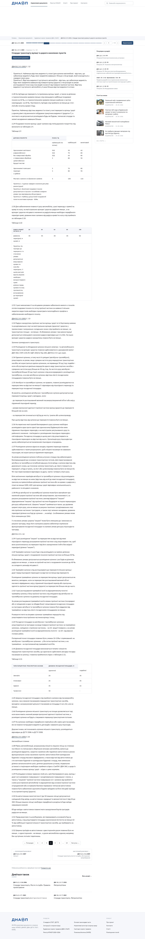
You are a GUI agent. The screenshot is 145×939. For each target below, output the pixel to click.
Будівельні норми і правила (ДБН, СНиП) (47, 38)
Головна (14, 38)
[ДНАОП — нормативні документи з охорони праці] (20, 3)
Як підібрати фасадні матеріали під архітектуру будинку (117, 132)
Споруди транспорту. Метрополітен (68, 898)
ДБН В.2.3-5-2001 (18, 50)
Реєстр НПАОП (55, 3)
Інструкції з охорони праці (51, 926)
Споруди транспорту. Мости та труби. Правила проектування (31, 886)
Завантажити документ (21, 58)
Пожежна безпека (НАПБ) (82, 932)
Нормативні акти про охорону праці (85, 926)
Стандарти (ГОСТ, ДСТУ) (51, 922)
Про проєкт (74, 3)
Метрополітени (60, 885)
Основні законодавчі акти (82, 922)
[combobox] (120, 3)
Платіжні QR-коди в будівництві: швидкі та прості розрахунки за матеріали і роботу (116, 112)
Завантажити (127, 43)
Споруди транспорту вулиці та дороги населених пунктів (39, 53)
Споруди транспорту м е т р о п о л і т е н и (30, 898)
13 (67, 843)
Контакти (84, 3)
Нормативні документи (39, 3)
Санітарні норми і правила (82, 929)
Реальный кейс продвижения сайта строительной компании (117, 101)
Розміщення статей (112, 932)
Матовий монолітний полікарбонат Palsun (117, 123)
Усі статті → (101, 141)
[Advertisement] (72, 21)
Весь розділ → (87, 876)
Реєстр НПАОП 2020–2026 (51, 932)
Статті (65, 3)
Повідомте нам (46, 868)
